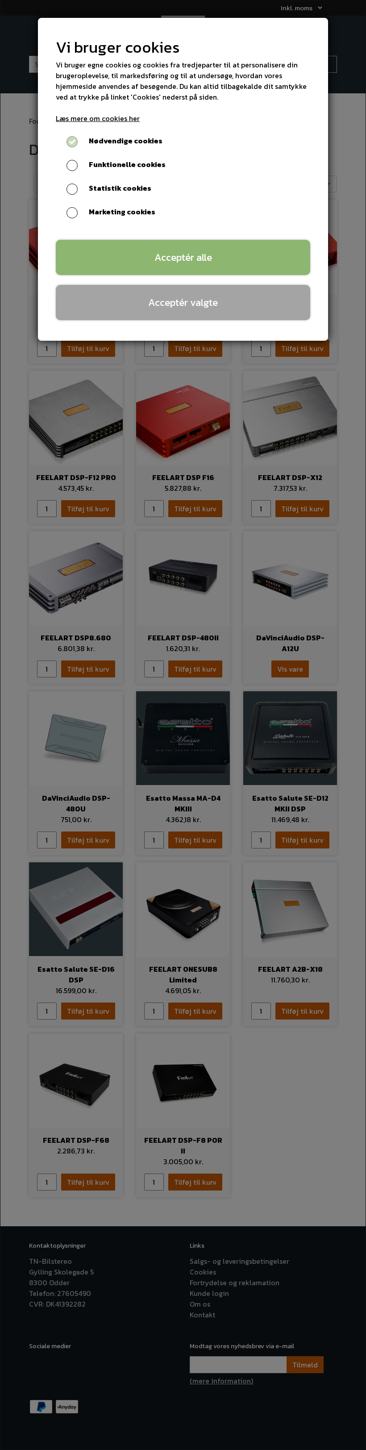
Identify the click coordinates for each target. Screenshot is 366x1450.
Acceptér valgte (183, 302)
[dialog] (183, 725)
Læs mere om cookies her (98, 118)
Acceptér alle (183, 257)
